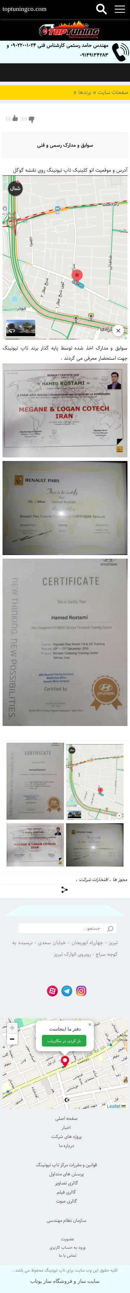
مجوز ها (120, 879)
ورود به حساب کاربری (67, 1247)
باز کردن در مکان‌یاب (64, 1041)
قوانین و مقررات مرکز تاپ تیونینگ (66, 1164)
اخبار (66, 1127)
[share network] (65, 889)
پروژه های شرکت (66, 1136)
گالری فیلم (66, 1192)
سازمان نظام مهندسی (66, 1220)
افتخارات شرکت (93, 879)
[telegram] (65, 990)
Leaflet (114, 1106)
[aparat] (50, 990)
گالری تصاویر (66, 1183)
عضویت (67, 1239)
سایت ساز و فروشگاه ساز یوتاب (65, 1281)
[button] (65, 1062)
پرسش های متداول (66, 1174)
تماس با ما (68, 1255)
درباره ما (66, 1145)
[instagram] (79, 990)
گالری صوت (66, 1201)
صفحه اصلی (66, 1118)
